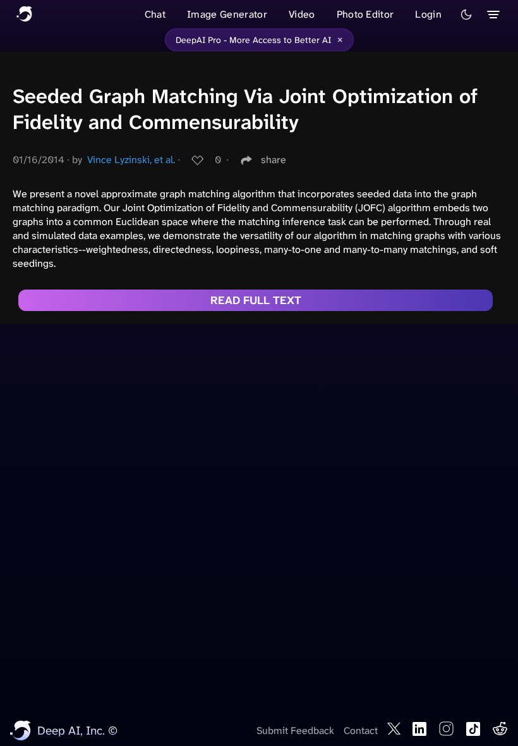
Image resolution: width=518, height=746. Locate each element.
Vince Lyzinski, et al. (131, 159)
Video (302, 14)
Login (428, 14)
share (273, 159)
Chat (155, 14)
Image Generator (227, 14)
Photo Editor (365, 14)
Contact (361, 730)
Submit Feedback (295, 730)
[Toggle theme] (466, 14)
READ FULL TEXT (255, 300)
